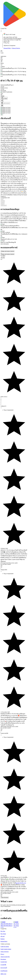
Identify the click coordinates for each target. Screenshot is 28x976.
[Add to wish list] (2, 105)
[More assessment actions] (1, 571)
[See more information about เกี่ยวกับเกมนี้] (1, 122)
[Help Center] (1, 31)
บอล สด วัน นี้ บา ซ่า (21, 883)
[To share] (2, 100)
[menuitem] (15, 34)
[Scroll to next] (2, 114)
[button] (14, 94)
